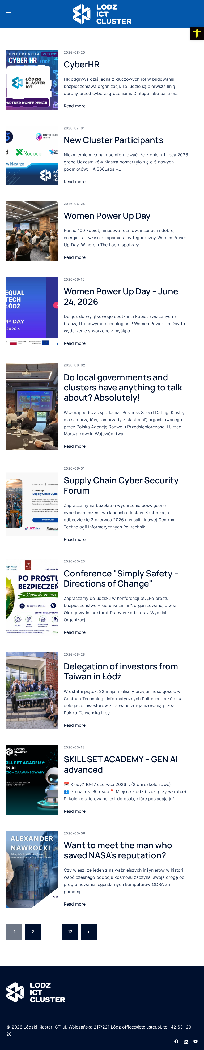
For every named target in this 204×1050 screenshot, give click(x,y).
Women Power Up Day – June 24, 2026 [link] (121, 296)
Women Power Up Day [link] (107, 215)
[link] (197, 33)
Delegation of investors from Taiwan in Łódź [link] (121, 671)
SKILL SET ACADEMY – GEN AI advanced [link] (121, 764)
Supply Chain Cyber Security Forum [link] (121, 485)
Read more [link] (75, 106)
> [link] (88, 931)
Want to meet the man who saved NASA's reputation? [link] (118, 850)
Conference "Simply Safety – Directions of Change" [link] (121, 578)
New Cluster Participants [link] (113, 140)
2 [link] (33, 931)
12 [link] (70, 931)
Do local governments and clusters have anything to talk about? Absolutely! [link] (123, 387)
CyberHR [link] (82, 64)
